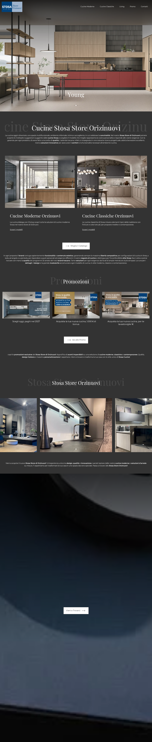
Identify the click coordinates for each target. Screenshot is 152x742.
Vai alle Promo (79, 340)
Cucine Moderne (87, 7)
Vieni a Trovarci (73, 610)
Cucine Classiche (107, 7)
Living (121, 7)
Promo (132, 7)
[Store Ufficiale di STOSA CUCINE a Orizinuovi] (76, 425)
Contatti (144, 7)
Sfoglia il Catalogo (78, 246)
